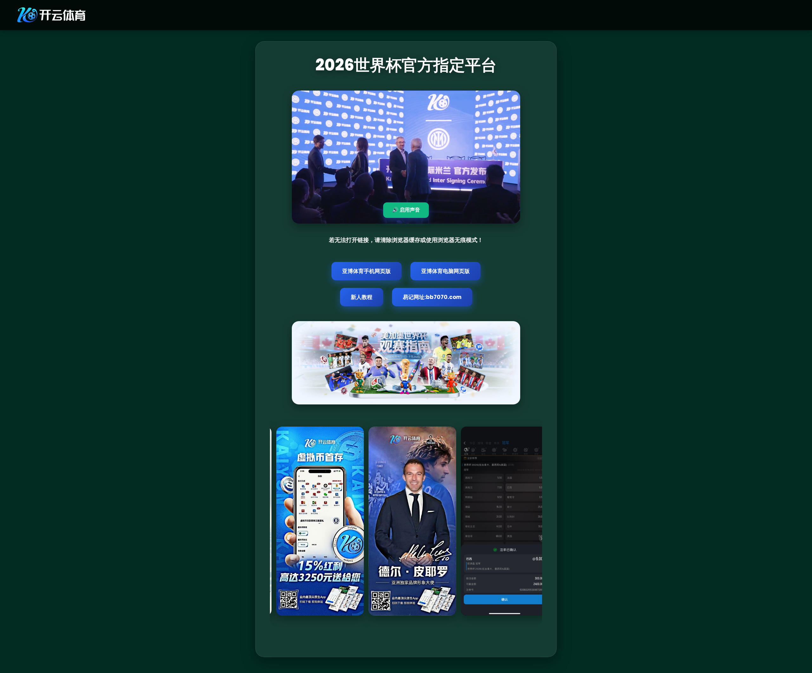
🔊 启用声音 (406, 210)
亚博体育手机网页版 (366, 271)
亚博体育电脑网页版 (445, 271)
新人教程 (361, 297)
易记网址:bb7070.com (432, 297)
